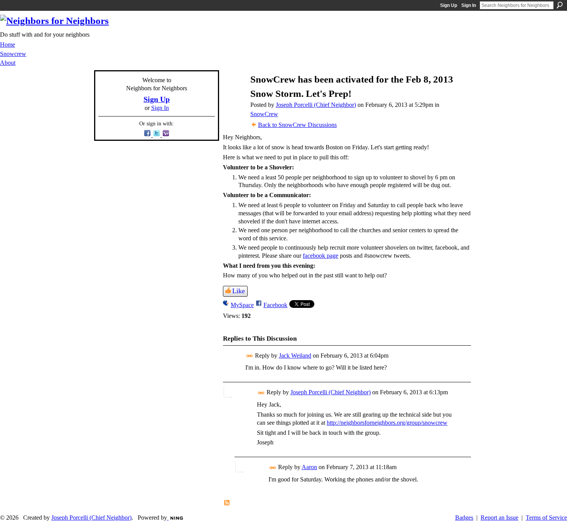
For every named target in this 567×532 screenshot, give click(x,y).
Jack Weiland (295, 355)
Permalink (249, 356)
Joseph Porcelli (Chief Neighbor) (316, 104)
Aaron (309, 467)
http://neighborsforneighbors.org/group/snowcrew (387, 422)
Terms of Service (546, 517)
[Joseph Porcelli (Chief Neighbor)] (233, 94)
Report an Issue (499, 517)
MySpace (242, 305)
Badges (464, 517)
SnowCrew (264, 114)
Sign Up (448, 5)
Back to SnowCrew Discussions (297, 125)
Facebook (275, 305)
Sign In (468, 5)
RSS (227, 503)
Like (238, 291)
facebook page (320, 255)
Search (560, 5)
